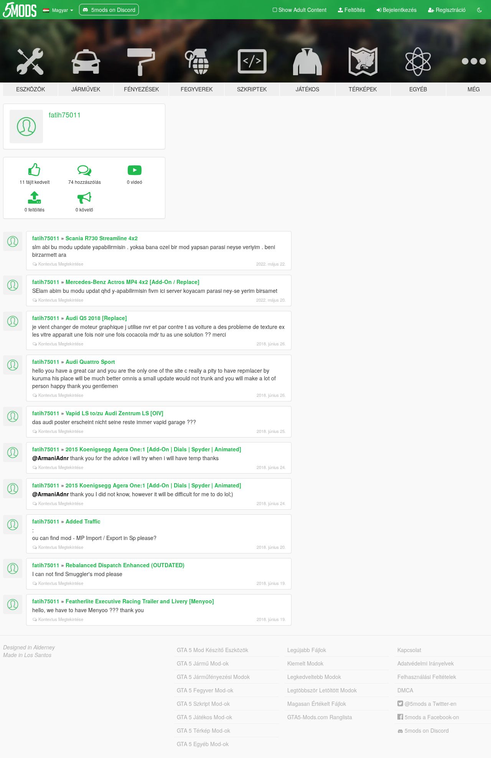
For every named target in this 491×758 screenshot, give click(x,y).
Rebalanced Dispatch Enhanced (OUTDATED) (125, 565)
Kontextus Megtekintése (60, 264)
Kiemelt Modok (305, 663)
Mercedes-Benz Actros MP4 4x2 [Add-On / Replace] (132, 282)
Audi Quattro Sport (90, 361)
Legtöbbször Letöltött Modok (322, 690)
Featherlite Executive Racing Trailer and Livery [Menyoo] (140, 601)
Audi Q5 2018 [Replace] (96, 318)
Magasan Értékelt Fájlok (316, 703)
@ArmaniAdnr (50, 458)
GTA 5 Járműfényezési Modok (213, 676)
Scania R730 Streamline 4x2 (102, 238)
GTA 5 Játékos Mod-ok (204, 717)
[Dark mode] (479, 9)
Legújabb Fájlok (306, 650)
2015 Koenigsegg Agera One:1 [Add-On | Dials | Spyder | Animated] (153, 449)
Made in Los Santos (27, 655)
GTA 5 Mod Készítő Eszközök (212, 650)
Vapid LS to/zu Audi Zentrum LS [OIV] (114, 413)
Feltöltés (354, 9)
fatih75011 (65, 114)
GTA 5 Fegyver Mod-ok (205, 690)
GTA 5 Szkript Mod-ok (203, 703)
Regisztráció (450, 9)
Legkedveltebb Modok (314, 676)
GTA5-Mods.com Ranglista (319, 717)
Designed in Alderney (29, 647)
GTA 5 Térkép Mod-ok (203, 730)
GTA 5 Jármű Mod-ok (203, 663)
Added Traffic (83, 521)
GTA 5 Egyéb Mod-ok (203, 744)
